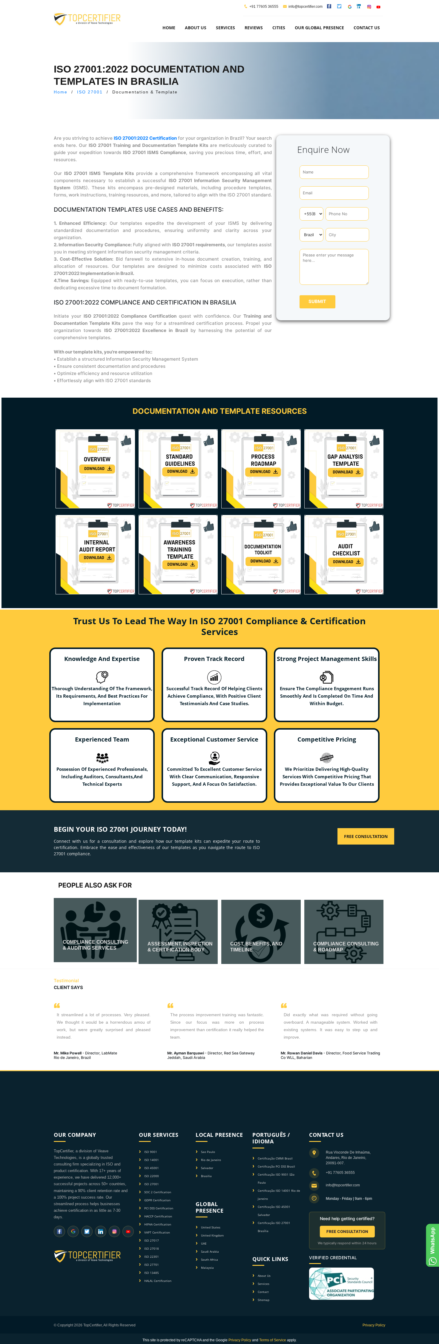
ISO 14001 (151, 1160)
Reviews (254, 27)
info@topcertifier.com (305, 6)
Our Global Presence (319, 27)
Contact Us (367, 27)
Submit (317, 301)
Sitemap (263, 1300)
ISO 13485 (151, 1273)
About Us (264, 1276)
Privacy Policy (374, 1325)
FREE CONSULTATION (347, 1231)
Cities (278, 27)
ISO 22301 (151, 1256)
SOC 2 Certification (157, 1192)
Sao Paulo (208, 1152)
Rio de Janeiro (211, 1160)
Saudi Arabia (210, 1251)
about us (195, 27)
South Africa (209, 1259)
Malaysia (207, 1267)
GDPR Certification (157, 1200)
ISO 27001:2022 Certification (145, 138)
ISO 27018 (151, 1248)
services (225, 27)
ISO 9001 (150, 1152)
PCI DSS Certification (158, 1208)
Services (263, 1284)
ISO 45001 (151, 1168)
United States (210, 1227)
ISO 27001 (90, 92)
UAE (204, 1243)
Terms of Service (272, 1340)
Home (168, 27)
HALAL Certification (157, 1281)
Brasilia (206, 1176)
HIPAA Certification (157, 1224)
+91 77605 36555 (263, 6)
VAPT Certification (157, 1232)
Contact (263, 1292)
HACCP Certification (158, 1216)
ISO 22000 (151, 1176)
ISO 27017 (151, 1240)
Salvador (207, 1168)
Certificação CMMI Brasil (275, 1158)
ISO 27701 (151, 1265)
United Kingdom (212, 1235)
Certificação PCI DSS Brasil (276, 1166)
